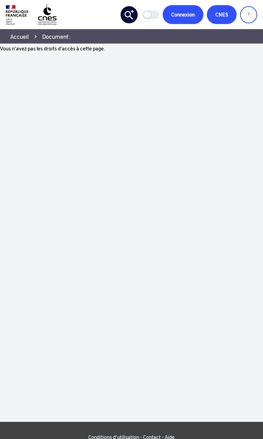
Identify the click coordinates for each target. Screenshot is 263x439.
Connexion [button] (183, 14)
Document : (56, 36)
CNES (221, 14)
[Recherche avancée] (129, 14)
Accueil (19, 36)
